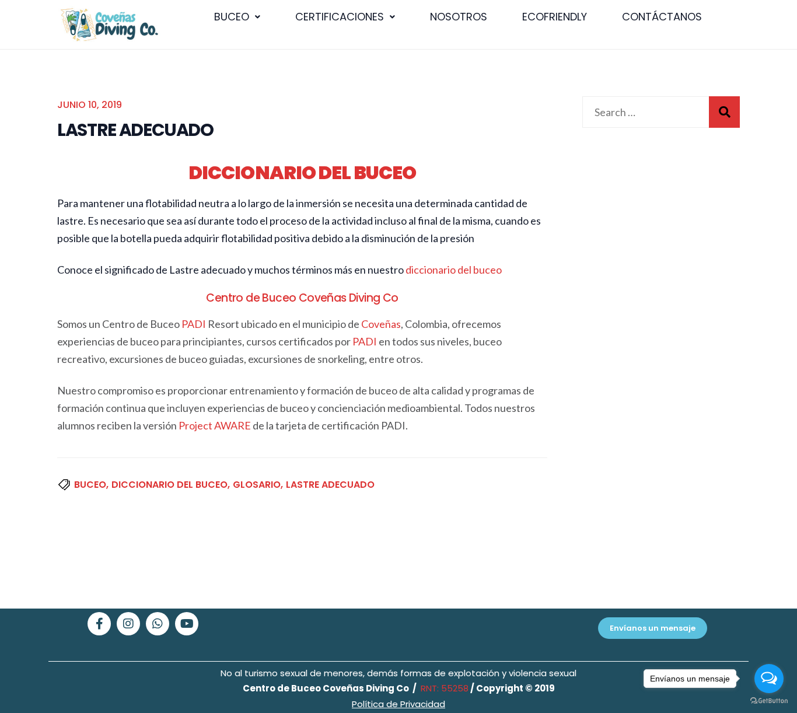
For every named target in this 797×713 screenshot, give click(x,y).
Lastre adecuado (330, 484)
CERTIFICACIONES (339, 16)
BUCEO (231, 16)
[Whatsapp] (157, 623)
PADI (193, 323)
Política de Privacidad (398, 704)
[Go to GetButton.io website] (769, 701)
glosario (257, 484)
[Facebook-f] (99, 623)
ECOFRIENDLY (554, 16)
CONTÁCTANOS (662, 16)
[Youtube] (186, 623)
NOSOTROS (458, 16)
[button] (237, 17)
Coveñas (381, 323)
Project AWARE (215, 425)
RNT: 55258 (443, 688)
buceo (90, 484)
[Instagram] (128, 623)
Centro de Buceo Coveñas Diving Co (302, 298)
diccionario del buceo (454, 269)
